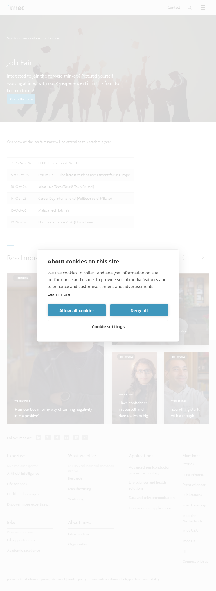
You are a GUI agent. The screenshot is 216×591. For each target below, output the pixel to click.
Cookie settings (108, 326)
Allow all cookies (76, 310)
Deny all (139, 310)
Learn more (59, 294)
